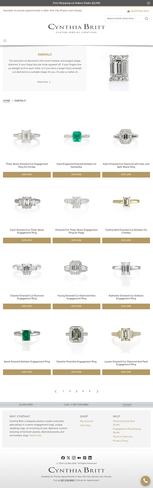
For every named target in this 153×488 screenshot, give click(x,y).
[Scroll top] (149, 484)
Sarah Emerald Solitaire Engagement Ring (27, 362)
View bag (85, 425)
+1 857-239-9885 (66, 480)
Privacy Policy (120, 441)
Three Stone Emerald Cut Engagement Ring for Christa (27, 165)
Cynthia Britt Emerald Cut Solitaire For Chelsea (126, 231)
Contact (127, 405)
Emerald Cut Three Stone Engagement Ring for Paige (76, 231)
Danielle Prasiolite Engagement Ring (76, 362)
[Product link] (27, 145)
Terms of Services (122, 437)
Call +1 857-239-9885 (76, 405)
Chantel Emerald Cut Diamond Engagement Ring (27, 297)
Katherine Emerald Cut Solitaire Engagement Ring (126, 297)
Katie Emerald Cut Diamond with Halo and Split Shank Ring (126, 165)
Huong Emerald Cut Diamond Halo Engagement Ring (76, 297)
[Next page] (97, 391)
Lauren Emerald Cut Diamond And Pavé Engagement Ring (126, 363)
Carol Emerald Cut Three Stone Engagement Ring (27, 231)
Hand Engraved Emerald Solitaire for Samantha (77, 165)
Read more (35, 436)
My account (86, 421)
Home (6, 101)
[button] (138, 11)
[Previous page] (55, 391)
